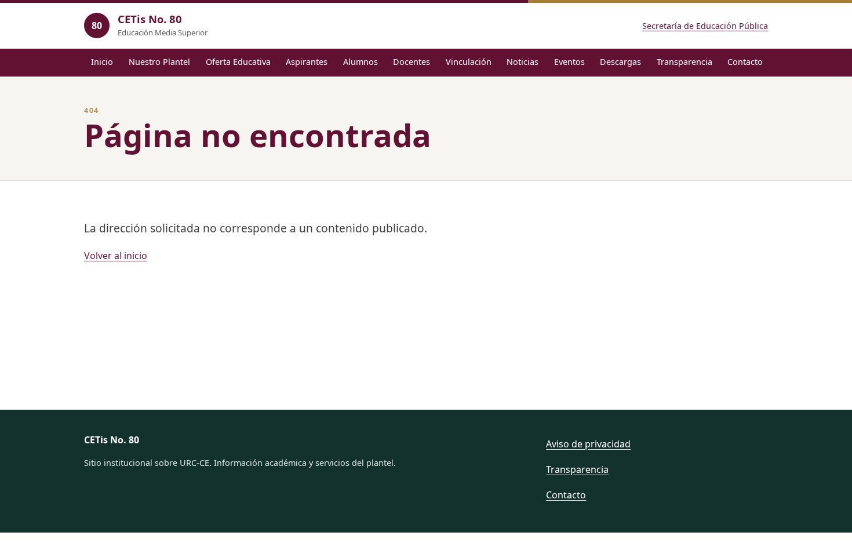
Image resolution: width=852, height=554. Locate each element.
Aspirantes (306, 61)
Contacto (745, 61)
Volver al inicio (115, 255)
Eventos (569, 61)
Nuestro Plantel (159, 61)
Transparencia (684, 61)
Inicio (102, 61)
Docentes (411, 61)
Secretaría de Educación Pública (705, 25)
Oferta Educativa (238, 61)
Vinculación (468, 61)
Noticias (522, 61)
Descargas (620, 61)
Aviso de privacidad (588, 444)
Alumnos (360, 61)
